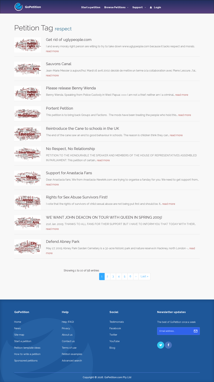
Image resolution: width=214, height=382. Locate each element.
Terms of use (69, 347)
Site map (19, 334)
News (17, 328)
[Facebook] (168, 345)
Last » (144, 276)
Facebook (115, 328)
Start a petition (90, 7)
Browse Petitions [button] (115, 7)
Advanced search (72, 360)
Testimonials (117, 321)
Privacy (66, 328)
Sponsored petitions (25, 360)
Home (17, 321)
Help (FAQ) (68, 321)
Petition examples (72, 354)
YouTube (115, 341)
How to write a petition (27, 354)
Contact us (68, 341)
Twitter (113, 334)
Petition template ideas (27, 347)
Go (195, 331)
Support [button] (137, 7)
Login (157, 7)
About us (67, 334)
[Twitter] (160, 345)
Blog (112, 347)
